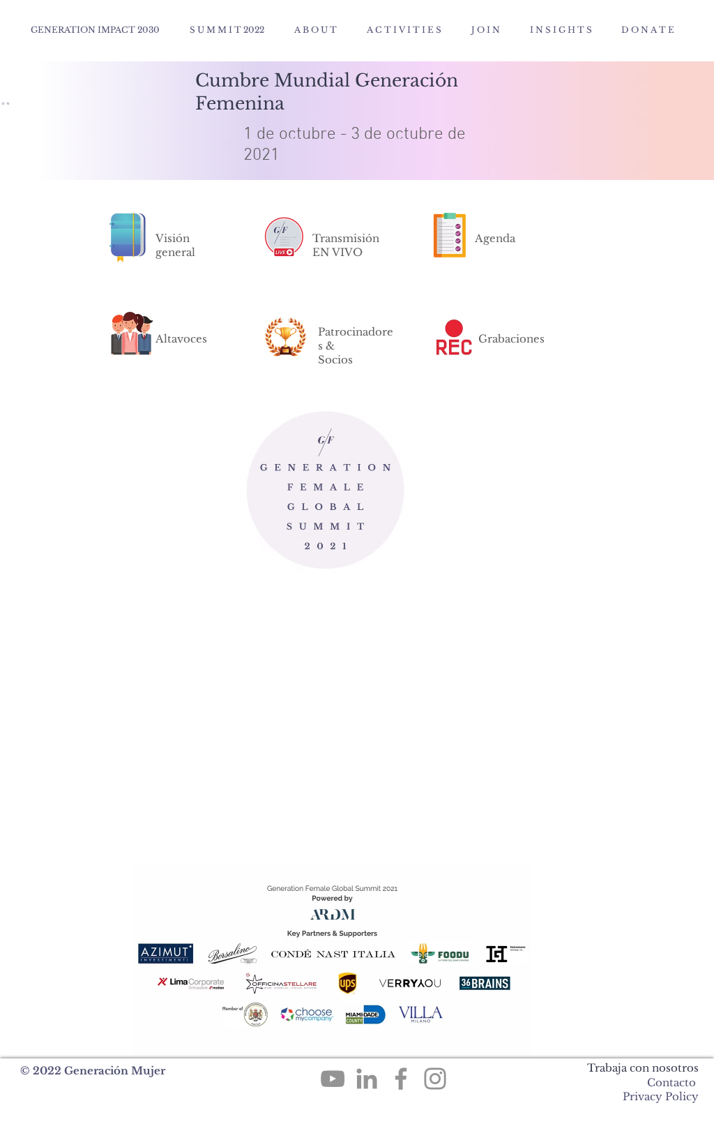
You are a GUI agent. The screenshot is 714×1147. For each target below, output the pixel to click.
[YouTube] (332, 1078)
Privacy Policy (661, 1096)
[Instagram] (435, 1078)
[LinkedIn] (366, 1078)
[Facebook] (401, 1078)
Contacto (671, 1082)
